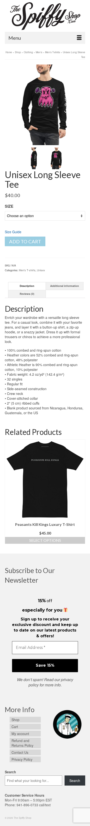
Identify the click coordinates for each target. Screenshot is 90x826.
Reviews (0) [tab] (27, 294)
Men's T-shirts (27, 270)
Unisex (41, 270)
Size (9, 206)
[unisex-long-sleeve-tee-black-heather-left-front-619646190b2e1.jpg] (56, 157)
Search (10, 771)
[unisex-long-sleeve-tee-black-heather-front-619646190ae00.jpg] (45, 104)
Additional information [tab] (64, 286)
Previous (9, 493)
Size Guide (13, 231)
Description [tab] (27, 286)
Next (81, 493)
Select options (45, 540)
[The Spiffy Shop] (45, 16)
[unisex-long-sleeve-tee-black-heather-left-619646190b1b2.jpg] (34, 157)
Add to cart (25, 241)
